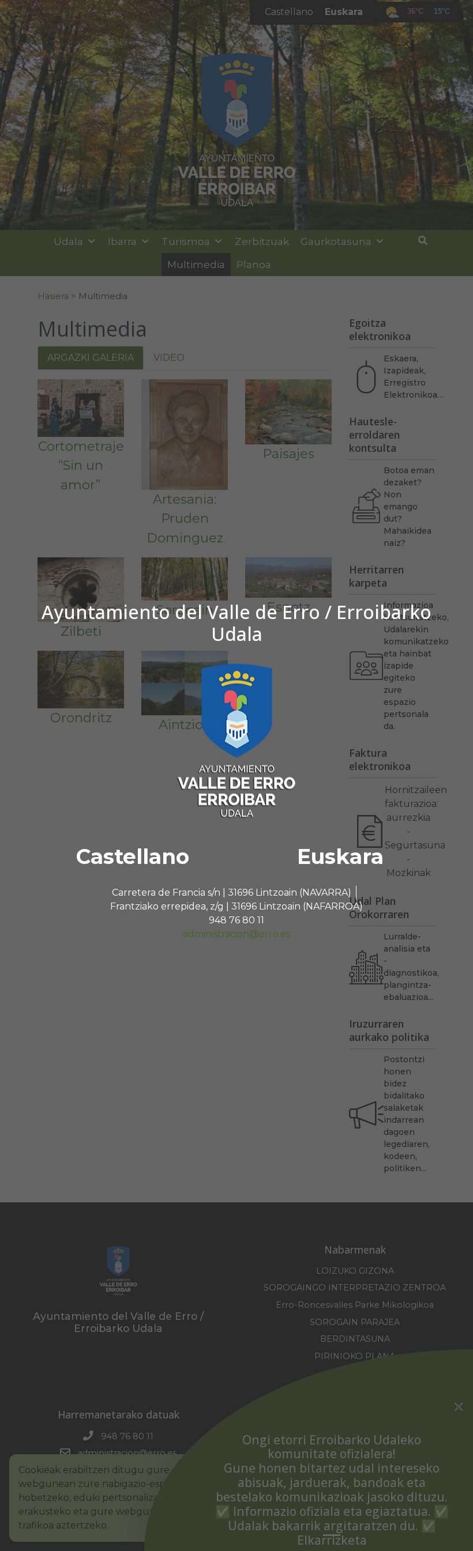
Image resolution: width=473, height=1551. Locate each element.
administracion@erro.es (236, 934)
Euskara (340, 856)
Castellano (132, 856)
